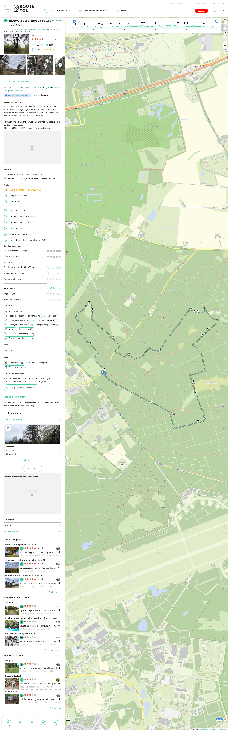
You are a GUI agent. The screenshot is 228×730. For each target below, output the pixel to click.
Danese (29, 87)
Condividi (44, 725)
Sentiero (10, 446)
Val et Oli (37, 35)
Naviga (9, 725)
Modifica (56, 725)
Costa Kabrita (11, 602)
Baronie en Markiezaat (32, 174)
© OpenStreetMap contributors (218, 729)
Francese (39, 87)
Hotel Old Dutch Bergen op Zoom (20, 633)
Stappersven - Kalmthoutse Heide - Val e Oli (25, 560)
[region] (146, 373)
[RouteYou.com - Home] (24, 8)
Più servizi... (55, 708)
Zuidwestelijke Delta (14, 178)
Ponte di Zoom (11, 691)
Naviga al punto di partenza (22, 387)
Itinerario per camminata (11, 29)
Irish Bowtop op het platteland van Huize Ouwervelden (31, 618)
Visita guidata (176, 3)
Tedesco (19, 90)
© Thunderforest (204, 729)
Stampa (20, 725)
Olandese (56, 87)
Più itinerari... (55, 592)
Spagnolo (9, 90)
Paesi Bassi (24, 29)
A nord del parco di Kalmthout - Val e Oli (23, 575)
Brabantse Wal (43, 29)
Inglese (47, 87)
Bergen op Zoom (54, 29)
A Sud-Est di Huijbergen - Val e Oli (20, 544)
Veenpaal (9, 660)
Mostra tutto (32, 468)
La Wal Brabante (12, 174)
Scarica (32, 725)
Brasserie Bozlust (13, 676)
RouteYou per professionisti (197, 3)
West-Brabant (32, 178)
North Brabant (33, 29)
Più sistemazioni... (53, 650)
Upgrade (201, 11)
